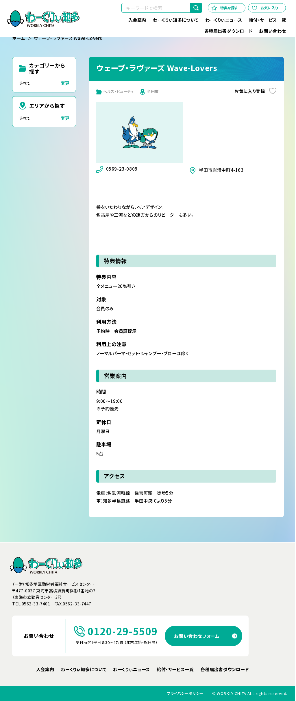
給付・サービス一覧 (267, 20)
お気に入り (269, 7)
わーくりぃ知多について (176, 20)
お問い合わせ (272, 31)
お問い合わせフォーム (196, 635)
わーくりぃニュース (223, 20)
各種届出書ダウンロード (228, 31)
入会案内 (137, 20)
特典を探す (229, 7)
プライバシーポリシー (185, 693)
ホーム (18, 38)
